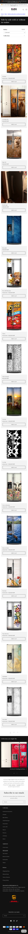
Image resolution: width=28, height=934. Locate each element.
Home (2, 14)
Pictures (4, 832)
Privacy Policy (6, 880)
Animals (4, 814)
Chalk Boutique (6, 820)
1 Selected (7, 32)
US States (5, 835)
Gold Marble (4, 676)
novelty (18, 785)
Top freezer (5, 853)
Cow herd (4, 419)
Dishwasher (5, 859)
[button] (1, 9)
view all (23, 29)
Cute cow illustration (6, 505)
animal (13, 785)
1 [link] (10, 732)
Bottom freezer (6, 856)
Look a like (5, 826)
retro (10, 785)
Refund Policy (6, 874)
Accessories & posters (7, 811)
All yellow (4, 76)
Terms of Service (6, 877)
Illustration (5, 823)
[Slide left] (11, 773)
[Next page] (17, 732)
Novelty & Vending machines (17, 769)
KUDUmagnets (12, 931)
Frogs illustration (5, 633)
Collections (7, 35)
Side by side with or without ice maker (16, 14)
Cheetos (3, 333)
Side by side (5, 850)
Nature (4, 829)
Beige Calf (4, 162)
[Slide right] (16, 773)
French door (5, 847)
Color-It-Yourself (5, 376)
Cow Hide (4, 462)
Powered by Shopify (17, 931)
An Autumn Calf (5, 119)
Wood (4, 839)
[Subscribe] (23, 802)
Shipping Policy (6, 871)
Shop (5, 14)
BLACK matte (5, 205)
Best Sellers (5, 817)
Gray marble (4, 719)
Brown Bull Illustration (6, 290)
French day (4, 590)
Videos (4, 862)
